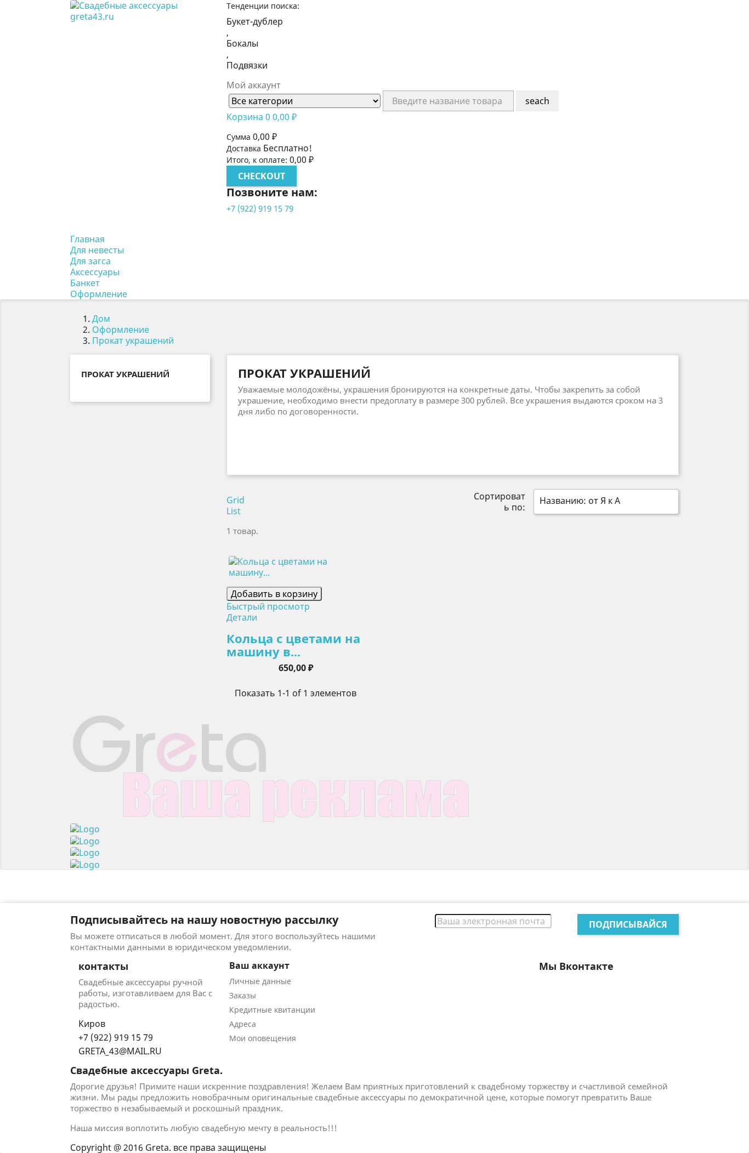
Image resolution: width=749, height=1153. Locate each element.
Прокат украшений (125, 373)
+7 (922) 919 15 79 (259, 208)
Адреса (242, 1024)
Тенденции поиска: (262, 6)
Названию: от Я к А (605, 502)
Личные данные (260, 981)
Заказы (242, 995)
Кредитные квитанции (272, 1009)
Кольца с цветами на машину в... (293, 645)
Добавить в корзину (274, 594)
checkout (261, 176)
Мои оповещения (262, 1038)
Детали (241, 617)
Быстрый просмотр (268, 606)
